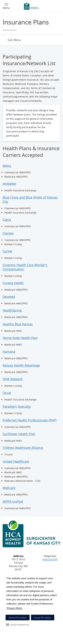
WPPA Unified (13, 501)
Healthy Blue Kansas (18, 324)
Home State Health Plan (20, 338)
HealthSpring (12, 310)
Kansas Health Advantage (21, 365)
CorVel (7, 251)
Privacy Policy (14, 608)
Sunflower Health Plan (19, 434)
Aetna (7, 166)
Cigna (7, 219)
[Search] (53, 6)
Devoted (9, 296)
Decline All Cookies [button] (18, 617)
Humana (9, 351)
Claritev (8, 233)
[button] (18, 624)
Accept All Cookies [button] (42, 617)
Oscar (7, 393)
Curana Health (13, 283)
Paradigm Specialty (17, 406)
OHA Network (13, 379)
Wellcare (9, 488)
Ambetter (9, 183)
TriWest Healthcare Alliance (23, 448)
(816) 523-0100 (50, 559)
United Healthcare (16, 461)
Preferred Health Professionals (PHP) (30, 420)
